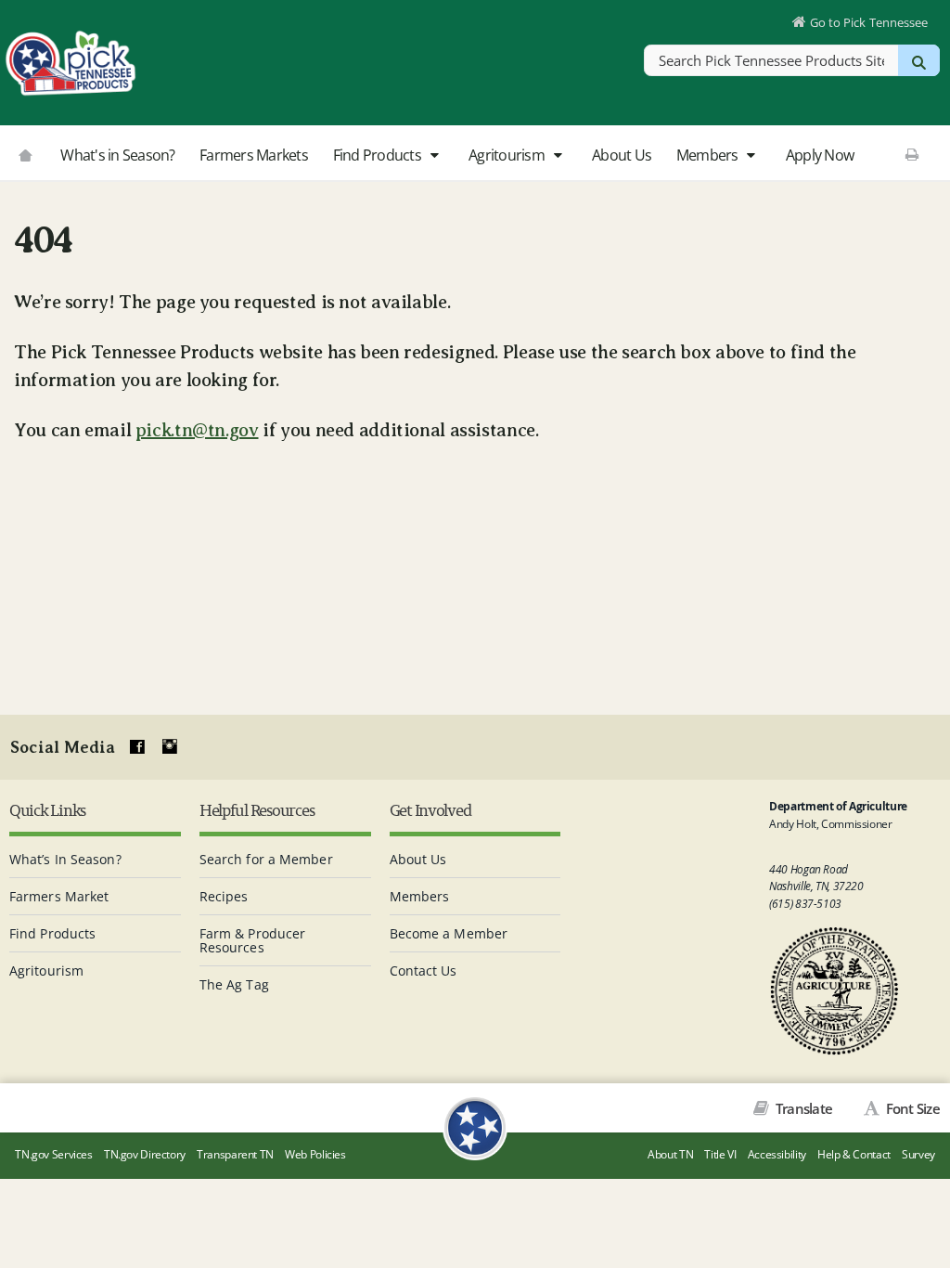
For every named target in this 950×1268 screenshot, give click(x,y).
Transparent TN (235, 1154)
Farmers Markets (253, 155)
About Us (621, 155)
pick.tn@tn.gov (197, 430)
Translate (802, 1108)
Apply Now (820, 155)
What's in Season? (117, 155)
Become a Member (449, 933)
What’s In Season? (65, 859)
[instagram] (170, 747)
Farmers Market (59, 896)
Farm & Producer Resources (252, 940)
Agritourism (508, 155)
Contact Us (423, 970)
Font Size (911, 1108)
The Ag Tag (234, 984)
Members (708, 155)
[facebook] (137, 747)
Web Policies (315, 1154)
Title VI (720, 1154)
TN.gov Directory (145, 1154)
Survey (918, 1154)
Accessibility (777, 1154)
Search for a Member (266, 859)
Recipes (224, 896)
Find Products (379, 155)
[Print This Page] (912, 154)
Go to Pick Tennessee (869, 22)
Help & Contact (854, 1154)
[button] (433, 156)
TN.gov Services (53, 1154)
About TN (670, 1154)
